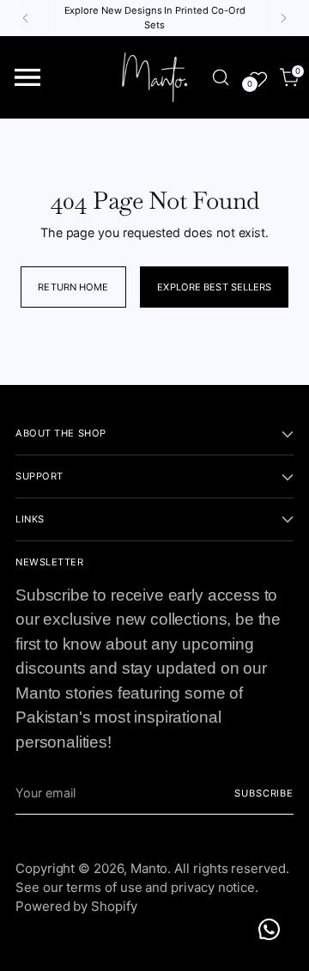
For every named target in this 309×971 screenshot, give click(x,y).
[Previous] (26, 18)
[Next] (283, 18)
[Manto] (154, 77)
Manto (149, 868)
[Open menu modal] (27, 77)
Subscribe (264, 793)
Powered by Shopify (76, 906)
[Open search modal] (220, 77)
